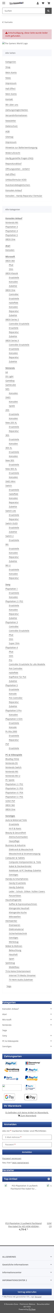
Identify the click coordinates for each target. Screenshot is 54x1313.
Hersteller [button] (8, 1170)
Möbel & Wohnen (13, 946)
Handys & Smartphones (16, 878)
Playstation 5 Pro (13, 710)
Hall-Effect (10, 88)
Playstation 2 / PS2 (14, 601)
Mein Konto (11, 72)
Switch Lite (10, 510)
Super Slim (14, 643)
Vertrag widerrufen (27, 1292)
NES (7, 389)
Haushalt (13, 954)
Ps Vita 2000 (11, 731)
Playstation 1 (11, 588)
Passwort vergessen (11, 1158)
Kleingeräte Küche (18, 912)
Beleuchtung (15, 950)
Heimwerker (11, 920)
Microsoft (6, 1019)
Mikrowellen (15, 916)
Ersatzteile (14, 277)
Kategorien (10, 61)
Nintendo (6, 1025)
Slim (11, 269)
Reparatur (14, 311)
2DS (7, 410)
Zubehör (13, 286)
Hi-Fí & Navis (15, 828)
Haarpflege (14, 841)
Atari (4, 1014)
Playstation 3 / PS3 (14, 788)
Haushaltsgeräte (13, 899)
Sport (11, 958)
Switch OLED (11, 523)
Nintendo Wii (11, 222)
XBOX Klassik (11, 273)
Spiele (12, 405)
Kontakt (9, 99)
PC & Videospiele (10, 1041)
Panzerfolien (15, 895)
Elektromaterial (16, 929)
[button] (37, 3)
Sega (9, 986)
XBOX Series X (12, 340)
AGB (7, 131)
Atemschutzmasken (18, 836)
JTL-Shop (32, 1309)
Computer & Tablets (15, 857)
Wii (6, 544)
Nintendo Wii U (12, 775)
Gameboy (10, 380)
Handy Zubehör (16, 887)
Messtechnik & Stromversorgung (24, 853)
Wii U (8, 565)
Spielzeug (10, 962)
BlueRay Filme (12, 759)
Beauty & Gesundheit (15, 832)
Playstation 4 (11, 230)
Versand (38, 1296)
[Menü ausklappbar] (3, 2)
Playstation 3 (11, 226)
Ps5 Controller (15, 697)
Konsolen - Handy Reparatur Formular (23, 195)
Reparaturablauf (13, 163)
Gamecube (10, 384)
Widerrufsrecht (12, 152)
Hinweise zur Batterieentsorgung (21, 147)
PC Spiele (9, 780)
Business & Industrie (15, 845)
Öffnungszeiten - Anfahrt (17, 169)
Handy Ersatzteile (17, 883)
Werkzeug (13, 941)
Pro (10, 660)
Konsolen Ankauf (10, 1008)
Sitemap (9, 136)
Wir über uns (11, 104)
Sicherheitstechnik (18, 933)
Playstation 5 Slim (13, 718)
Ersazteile (13, 328)
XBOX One (10, 239)
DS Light (9, 376)
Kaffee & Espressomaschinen (23, 904)
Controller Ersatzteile (19, 323)
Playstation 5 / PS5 (14, 796)
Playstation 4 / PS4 (14, 792)
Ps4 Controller (15, 668)
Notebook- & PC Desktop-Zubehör (25, 870)
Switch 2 (9, 536)
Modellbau (14, 967)
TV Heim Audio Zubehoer (21, 979)
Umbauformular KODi (15, 179)
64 (6, 372)
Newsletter (10, 120)
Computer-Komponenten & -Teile (25, 862)
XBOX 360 (10, 260)
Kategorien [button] (9, 1002)
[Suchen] (48, 11)
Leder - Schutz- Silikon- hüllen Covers (27, 891)
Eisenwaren (14, 925)
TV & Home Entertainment (18, 971)
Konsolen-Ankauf (13, 190)
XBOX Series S (12, 319)
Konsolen (9, 250)
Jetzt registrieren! (20, 1162)
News (8, 77)
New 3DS (9, 460)
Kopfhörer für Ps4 (17, 676)
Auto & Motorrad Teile (16, 820)
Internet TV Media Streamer (22, 975)
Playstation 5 (11, 235)
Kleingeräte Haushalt (19, 908)
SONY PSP (10, 801)
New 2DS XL (11, 422)
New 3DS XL (11, 468)
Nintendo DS (11, 763)
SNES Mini (10, 481)
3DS (7, 435)
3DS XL (8, 447)
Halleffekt (13, 302)
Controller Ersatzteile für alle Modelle (27, 664)
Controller (14, 294)
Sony (4, 1035)
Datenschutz (11, 126)
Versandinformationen (16, 115)
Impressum (10, 83)
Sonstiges (13, 874)
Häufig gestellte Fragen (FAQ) (19, 158)
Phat (11, 265)
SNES (8, 397)
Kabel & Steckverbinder (20, 866)
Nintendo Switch (13, 767)
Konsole (13, 693)
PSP (7, 744)
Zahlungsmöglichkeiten (16, 110)
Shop (7, 67)
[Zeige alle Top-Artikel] (49, 1179)
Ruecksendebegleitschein (17, 185)
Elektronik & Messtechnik (21, 849)
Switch (8, 485)
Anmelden (27, 1152)
